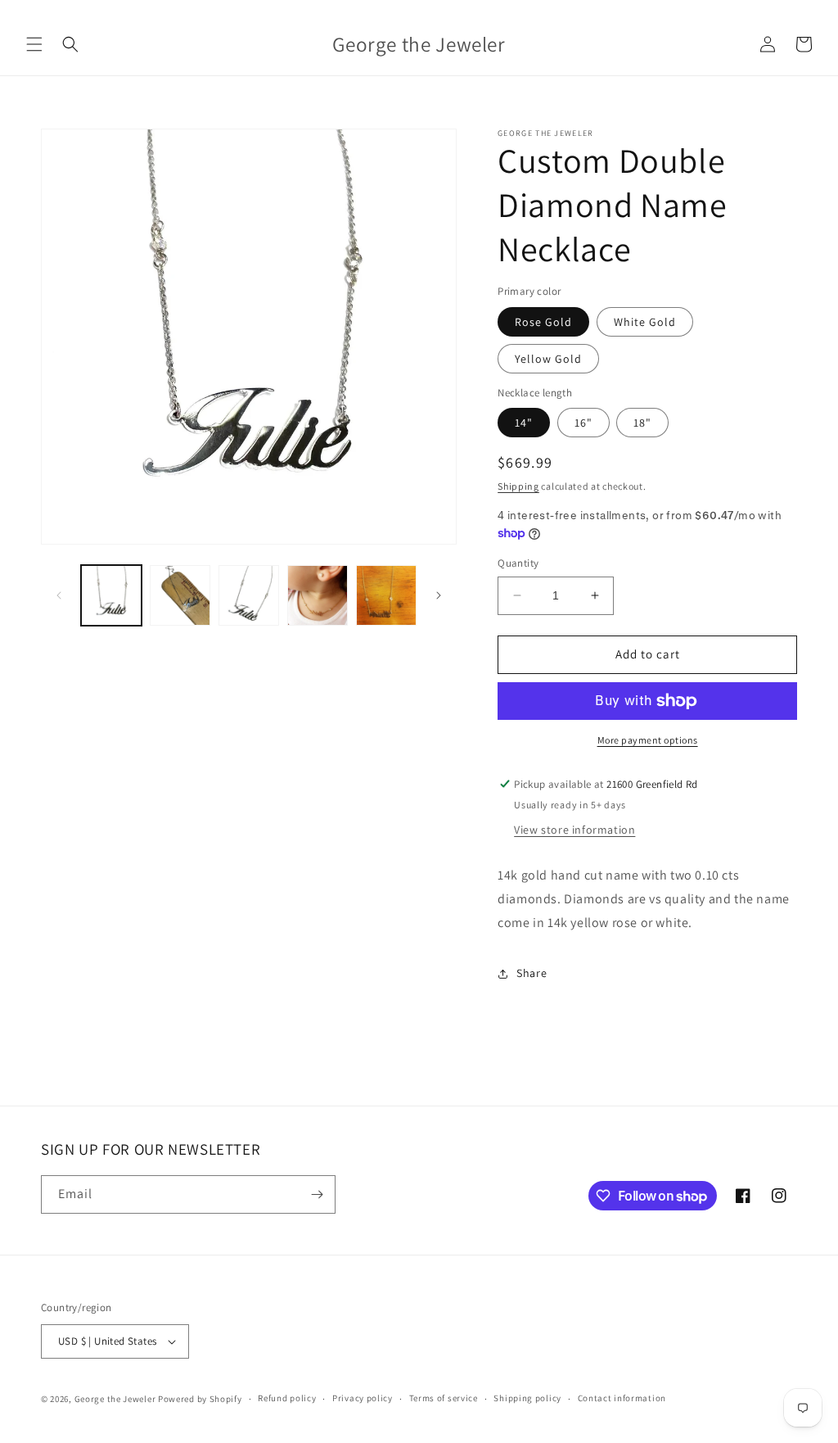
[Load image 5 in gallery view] (386, 595)
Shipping (518, 486)
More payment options (647, 740)
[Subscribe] (317, 1194)
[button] (34, 44)
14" (524, 422)
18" (642, 422)
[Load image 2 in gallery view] (180, 595)
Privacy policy (362, 1398)
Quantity (518, 563)
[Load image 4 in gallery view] (317, 595)
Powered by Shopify (200, 1399)
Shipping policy (527, 1398)
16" (583, 422)
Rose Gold (543, 321)
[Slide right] (439, 595)
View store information (574, 829)
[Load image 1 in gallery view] (111, 595)
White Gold (645, 321)
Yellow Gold (548, 358)
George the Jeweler (115, 1399)
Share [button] (531, 973)
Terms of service (443, 1398)
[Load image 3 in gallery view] (249, 595)
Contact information (622, 1398)
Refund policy (287, 1398)
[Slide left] (59, 595)
